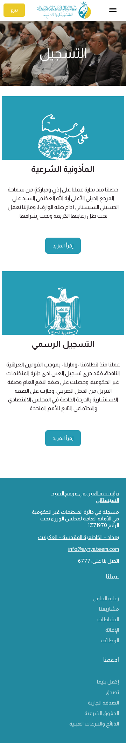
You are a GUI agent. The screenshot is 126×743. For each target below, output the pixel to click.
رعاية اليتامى (106, 598)
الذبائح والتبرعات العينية (94, 724)
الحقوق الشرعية (101, 713)
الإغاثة (112, 630)
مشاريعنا (109, 609)
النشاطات (108, 619)
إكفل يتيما (108, 682)
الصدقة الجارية (103, 703)
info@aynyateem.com (93, 549)
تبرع (14, 10)
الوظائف (110, 640)
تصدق (112, 692)
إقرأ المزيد (63, 245)
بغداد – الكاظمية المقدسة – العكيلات (78, 537)
